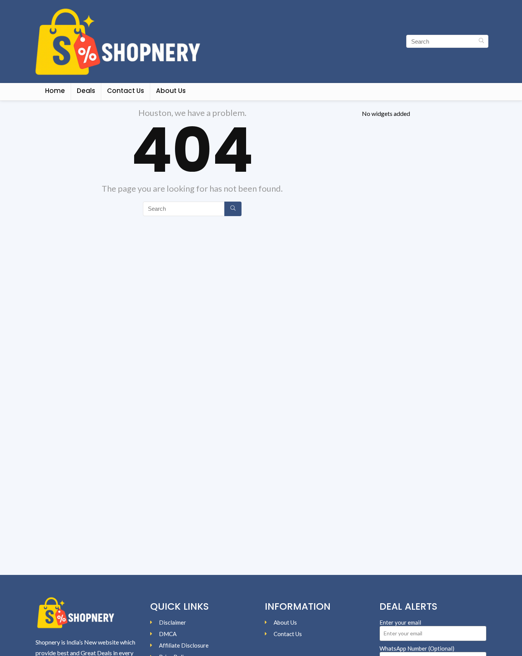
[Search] (481, 41)
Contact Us (125, 90)
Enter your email (400, 622)
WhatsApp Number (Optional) (416, 648)
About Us (171, 90)
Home (55, 90)
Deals (86, 90)
